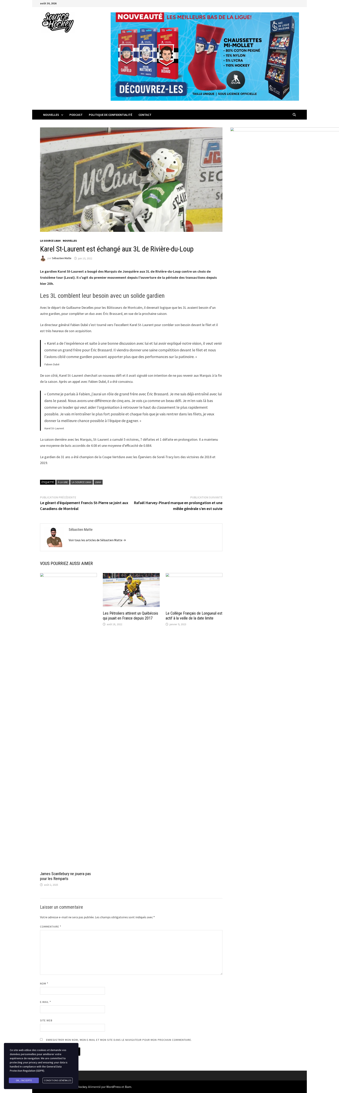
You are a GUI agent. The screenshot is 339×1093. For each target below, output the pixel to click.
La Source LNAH (50, 240)
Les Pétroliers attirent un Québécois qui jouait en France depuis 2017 (130, 616)
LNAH (98, 482)
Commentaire (50, 926)
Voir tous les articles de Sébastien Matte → (97, 540)
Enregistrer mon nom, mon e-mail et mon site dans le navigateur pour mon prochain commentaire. (119, 1040)
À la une (63, 482)
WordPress (113, 1087)
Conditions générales (57, 1080)
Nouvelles (51, 115)
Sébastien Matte (61, 258)
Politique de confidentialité (110, 115)
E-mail (45, 1002)
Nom (44, 983)
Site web (46, 1020)
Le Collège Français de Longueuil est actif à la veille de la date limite (194, 616)
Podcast (76, 115)
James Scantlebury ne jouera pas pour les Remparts (65, 876)
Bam (128, 1087)
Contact (145, 115)
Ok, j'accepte (24, 1080)
